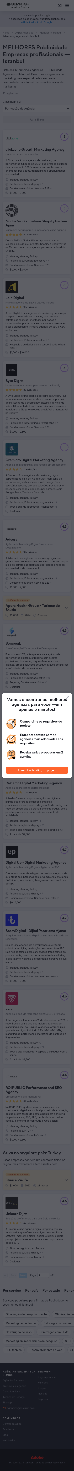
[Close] (68, 697)
